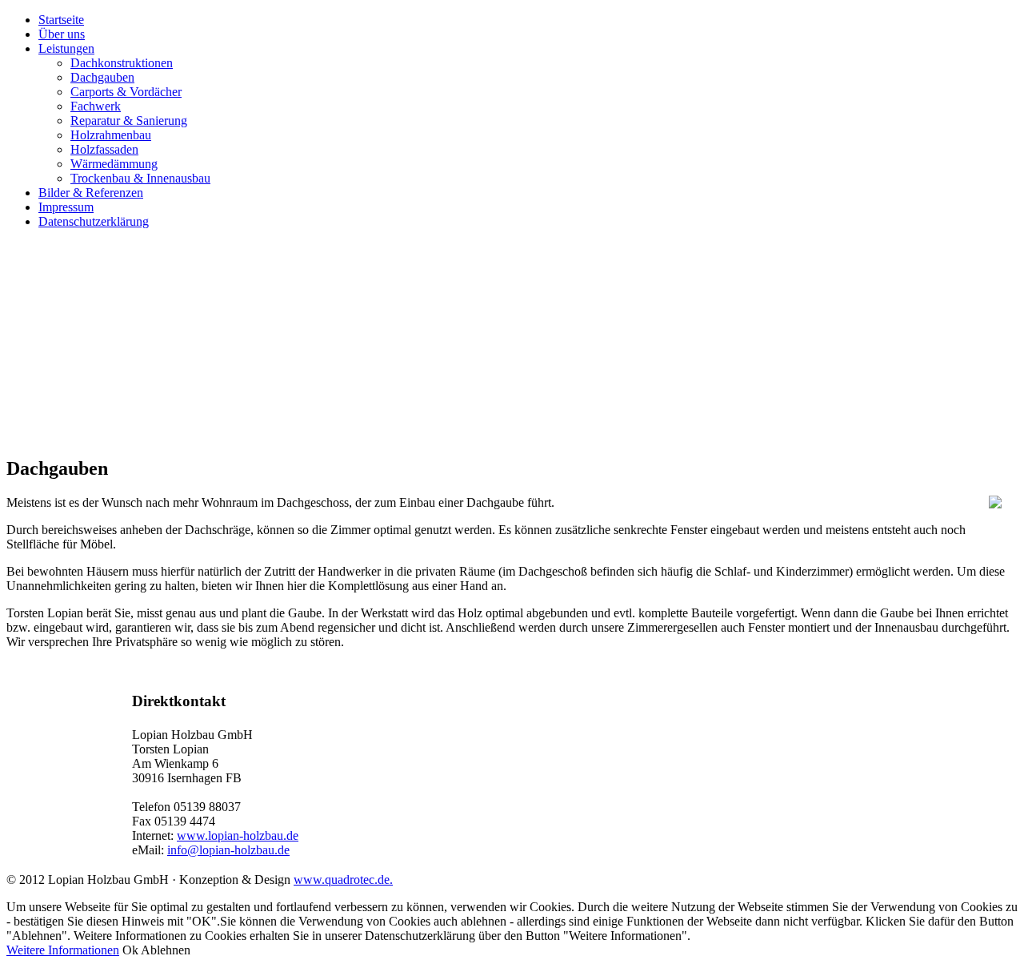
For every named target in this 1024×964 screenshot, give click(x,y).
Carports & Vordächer (126, 91)
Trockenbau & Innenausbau (140, 178)
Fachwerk (95, 106)
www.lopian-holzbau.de (237, 835)
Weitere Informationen (62, 950)
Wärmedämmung (114, 164)
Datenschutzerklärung (93, 221)
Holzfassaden (104, 149)
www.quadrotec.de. (343, 879)
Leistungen (66, 48)
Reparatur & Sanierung (128, 120)
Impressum (66, 207)
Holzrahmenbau (110, 135)
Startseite (61, 19)
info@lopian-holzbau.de (228, 850)
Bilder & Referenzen (90, 192)
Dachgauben (102, 77)
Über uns (61, 34)
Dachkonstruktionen (121, 63)
